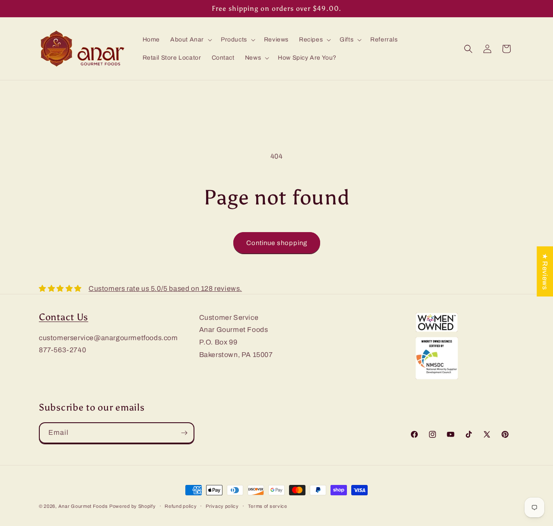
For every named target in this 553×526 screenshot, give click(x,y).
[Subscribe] (184, 432)
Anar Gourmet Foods (83, 506)
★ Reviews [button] (545, 271)
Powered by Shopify (132, 506)
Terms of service (267, 506)
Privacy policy (222, 506)
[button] (190, 40)
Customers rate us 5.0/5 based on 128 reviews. (165, 288)
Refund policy (181, 506)
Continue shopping (276, 242)
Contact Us (63, 317)
